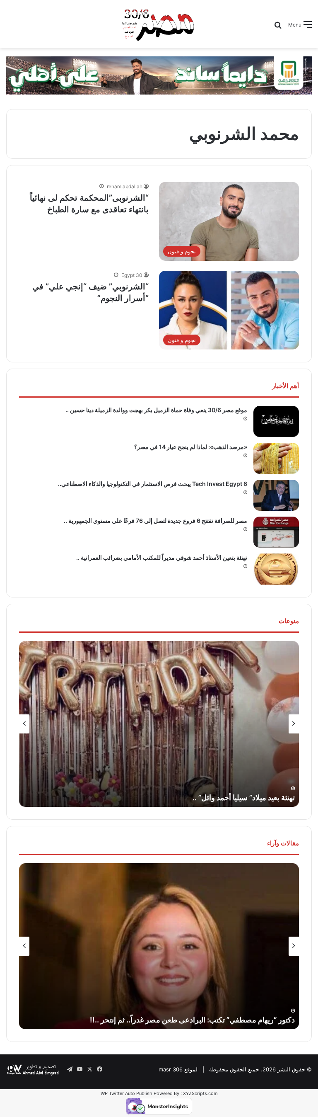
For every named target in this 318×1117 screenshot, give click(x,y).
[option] (159, 724)
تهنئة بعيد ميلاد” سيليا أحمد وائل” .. (244, 797)
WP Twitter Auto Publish (126, 1093)
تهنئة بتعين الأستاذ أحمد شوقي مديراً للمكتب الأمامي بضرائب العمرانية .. (161, 557)
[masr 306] (159, 24)
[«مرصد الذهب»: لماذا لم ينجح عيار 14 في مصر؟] (276, 458)
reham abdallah (124, 186)
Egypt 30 (131, 275)
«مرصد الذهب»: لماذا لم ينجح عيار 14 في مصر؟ (190, 446)
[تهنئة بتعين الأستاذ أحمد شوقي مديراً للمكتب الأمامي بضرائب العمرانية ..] (276, 569)
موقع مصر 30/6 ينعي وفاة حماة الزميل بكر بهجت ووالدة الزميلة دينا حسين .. (156, 409)
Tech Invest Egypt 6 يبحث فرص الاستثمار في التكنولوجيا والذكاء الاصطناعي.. (152, 483)
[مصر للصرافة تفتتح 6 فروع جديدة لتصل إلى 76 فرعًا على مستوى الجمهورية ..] (276, 532)
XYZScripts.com (200, 1093)
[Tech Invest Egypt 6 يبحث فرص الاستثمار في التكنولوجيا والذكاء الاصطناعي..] (276, 495)
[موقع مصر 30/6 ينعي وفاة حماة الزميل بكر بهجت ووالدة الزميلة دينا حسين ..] (276, 421)
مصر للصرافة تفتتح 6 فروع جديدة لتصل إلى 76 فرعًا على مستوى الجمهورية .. (155, 520)
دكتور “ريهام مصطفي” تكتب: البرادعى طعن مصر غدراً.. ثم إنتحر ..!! (192, 1019)
